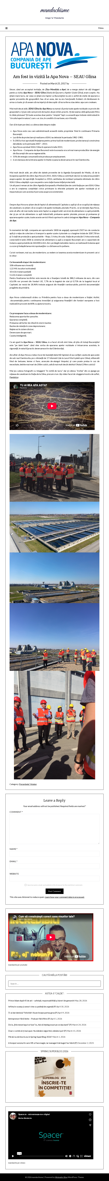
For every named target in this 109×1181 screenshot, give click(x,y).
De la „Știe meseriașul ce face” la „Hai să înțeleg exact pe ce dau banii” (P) (40, 1024)
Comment (16, 812)
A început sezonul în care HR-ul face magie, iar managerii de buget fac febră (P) (42, 1043)
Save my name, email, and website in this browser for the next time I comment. (55, 885)
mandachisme (54, 10)
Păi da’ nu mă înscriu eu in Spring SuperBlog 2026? (30, 1037)
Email (13, 861)
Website (14, 873)
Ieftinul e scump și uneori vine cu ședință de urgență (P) (32, 1006)
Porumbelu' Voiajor (28, 784)
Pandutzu (14, 377)
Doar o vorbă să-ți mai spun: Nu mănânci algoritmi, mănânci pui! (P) (37, 1031)
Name (13, 849)
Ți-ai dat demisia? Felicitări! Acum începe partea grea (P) (33, 1013)
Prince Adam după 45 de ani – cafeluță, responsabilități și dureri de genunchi (41, 1000)
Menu (101, 28)
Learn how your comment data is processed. (64, 897)
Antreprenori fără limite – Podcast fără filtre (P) (29, 1019)
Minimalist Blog (61, 1177)
